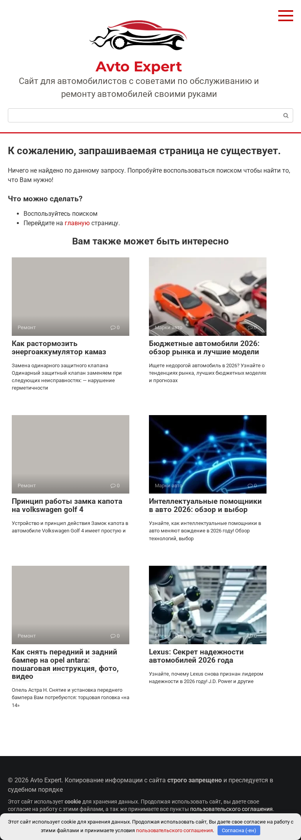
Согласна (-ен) (239, 830)
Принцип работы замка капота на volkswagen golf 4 (67, 505)
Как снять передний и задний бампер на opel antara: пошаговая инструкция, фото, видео (65, 664)
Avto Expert (139, 66)
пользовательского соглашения (231, 809)
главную (77, 223)
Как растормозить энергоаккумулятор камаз (59, 347)
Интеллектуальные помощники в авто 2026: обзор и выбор (205, 505)
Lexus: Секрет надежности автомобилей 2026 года (196, 656)
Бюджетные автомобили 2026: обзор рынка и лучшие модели (204, 347)
